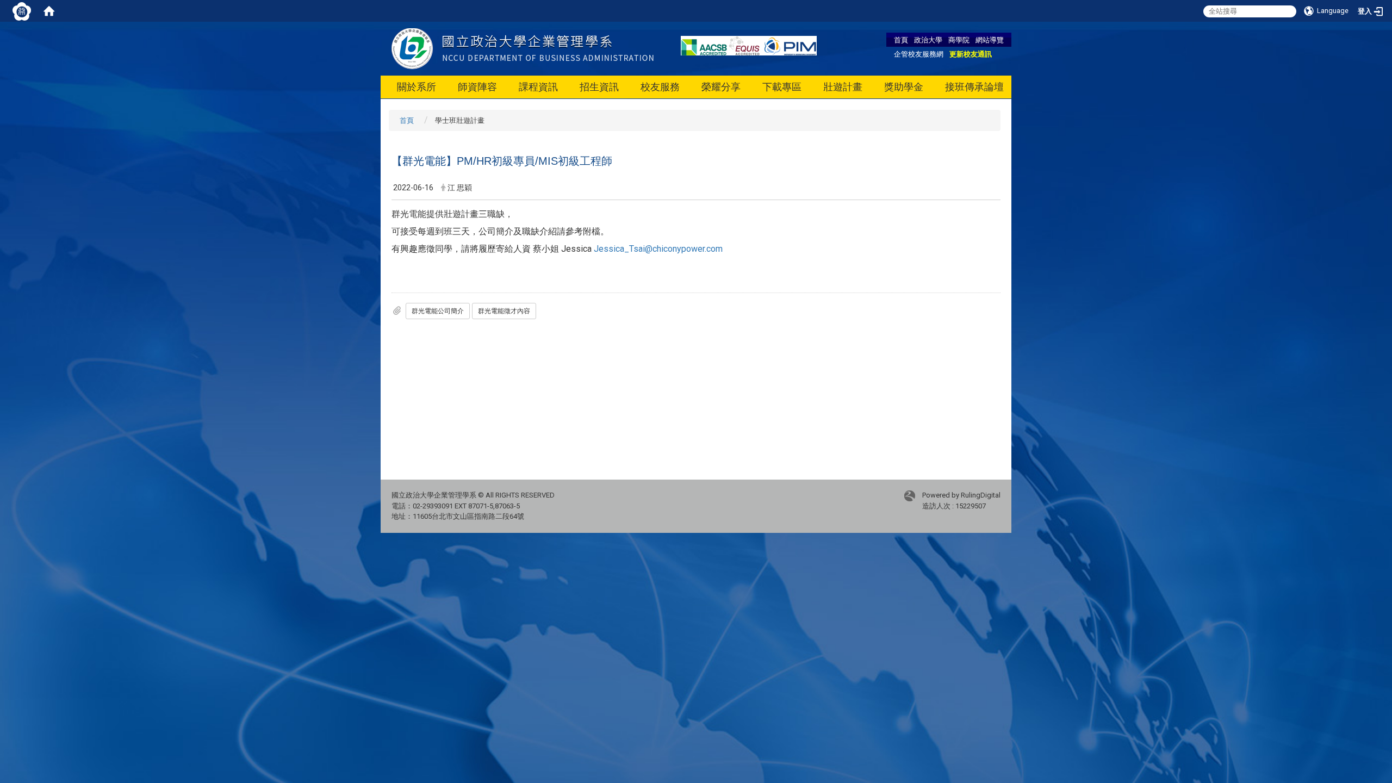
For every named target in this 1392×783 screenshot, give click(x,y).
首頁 (901, 40)
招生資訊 (599, 86)
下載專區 (781, 86)
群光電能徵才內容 (504, 311)
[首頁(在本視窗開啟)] (49, 11)
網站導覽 (989, 40)
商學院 (959, 40)
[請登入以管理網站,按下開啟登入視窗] (21, 11)
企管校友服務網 (918, 54)
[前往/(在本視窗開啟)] (522, 48)
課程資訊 (538, 86)
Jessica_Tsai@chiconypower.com (658, 249)
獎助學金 (903, 86)
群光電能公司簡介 (438, 311)
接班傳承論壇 (974, 86)
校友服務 (660, 86)
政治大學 (928, 40)
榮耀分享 (721, 86)
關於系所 (416, 86)
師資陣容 (477, 86)
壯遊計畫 (842, 86)
